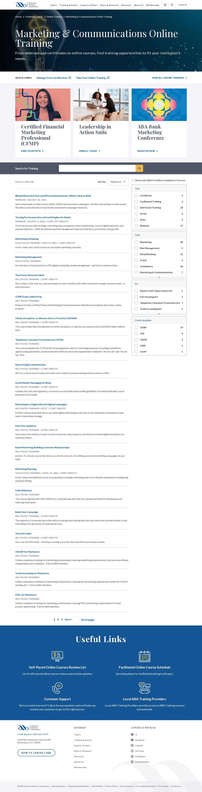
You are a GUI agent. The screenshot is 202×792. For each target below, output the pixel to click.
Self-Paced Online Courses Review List (57, 667)
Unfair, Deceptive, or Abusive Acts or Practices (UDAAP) (46, 318)
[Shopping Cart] (165, 5)
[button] (172, 5)
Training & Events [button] (68, 5)
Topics (77, 734)
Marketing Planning (26, 468)
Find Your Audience (25, 425)
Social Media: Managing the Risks (33, 382)
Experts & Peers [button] (89, 5)
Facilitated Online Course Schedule (145, 667)
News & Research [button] (109, 5)
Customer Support (57, 699)
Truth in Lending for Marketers (32, 573)
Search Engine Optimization (30, 364)
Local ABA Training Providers (144, 699)
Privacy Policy (111, 786)
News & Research (83, 751)
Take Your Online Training (91, 77)
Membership (80, 767)
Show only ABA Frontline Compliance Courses (160, 180)
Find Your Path (31, 151)
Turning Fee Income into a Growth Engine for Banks (43, 217)
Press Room (164, 786)
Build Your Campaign (26, 512)
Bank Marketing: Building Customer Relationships (42, 447)
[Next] (68, 619)
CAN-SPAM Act (23, 490)
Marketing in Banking (26, 238)
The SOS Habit (23, 533)
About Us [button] (139, 5)
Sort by (102, 181)
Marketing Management (28, 256)
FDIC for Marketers (26, 594)
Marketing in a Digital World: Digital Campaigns (41, 404)
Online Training (54, 16)
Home (18, 16)
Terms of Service (127, 786)
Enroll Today (88, 151)
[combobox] (97, 168)
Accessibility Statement (146, 786)
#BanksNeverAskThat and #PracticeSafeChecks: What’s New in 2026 (53, 195)
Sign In (183, 5)
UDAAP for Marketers (27, 551)
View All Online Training (168, 78)
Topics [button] (53, 5)
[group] (159, 195)
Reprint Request (58, 786)
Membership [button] (152, 5)
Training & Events (34, 16)
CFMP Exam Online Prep (28, 296)
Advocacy (79, 756)
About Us (79, 762)
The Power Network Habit (29, 275)
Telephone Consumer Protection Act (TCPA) (39, 339)
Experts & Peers (82, 745)
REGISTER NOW (146, 151)
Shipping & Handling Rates (78, 786)
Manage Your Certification (52, 77)
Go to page (87, 619)
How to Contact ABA (36, 753)
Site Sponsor (176, 786)
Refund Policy (97, 786)
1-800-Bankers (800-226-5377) (32, 734)
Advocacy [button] (126, 5)
